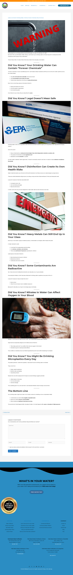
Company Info (51, 5)
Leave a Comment (12, 17)
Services (27, 5)
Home (22, 5)
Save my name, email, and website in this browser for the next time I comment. (27, 447)
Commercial (42, 5)
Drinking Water (20, 17)
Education (27, 521)
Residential (34, 5)
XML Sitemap (49, 569)
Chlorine (26, 17)
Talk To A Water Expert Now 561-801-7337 (36, 0)
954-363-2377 (58, 544)
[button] (64, 5)
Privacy (44, 569)
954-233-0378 (36, 544)
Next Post (68, 412)
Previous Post (6, 412)
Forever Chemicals (32, 17)
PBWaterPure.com (28, 569)
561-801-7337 (15, 544)
